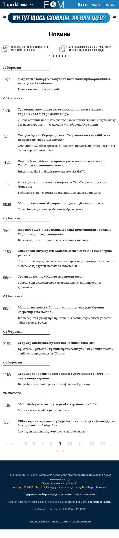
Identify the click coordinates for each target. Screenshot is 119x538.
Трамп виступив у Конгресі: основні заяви (51, 277)
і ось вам (93, 502)
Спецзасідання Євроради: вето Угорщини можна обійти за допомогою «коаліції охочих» (64, 137)
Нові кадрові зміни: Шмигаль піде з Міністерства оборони (30, 48)
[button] (50, 56)
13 (103, 443)
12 (91, 443)
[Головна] (54, 4)
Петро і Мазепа (14, 4)
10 (69, 443)
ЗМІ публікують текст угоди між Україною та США (57, 404)
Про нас (109, 4)
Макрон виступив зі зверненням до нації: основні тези (60, 203)
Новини (82, 4)
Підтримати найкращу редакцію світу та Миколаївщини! (60, 494)
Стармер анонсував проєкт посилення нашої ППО (57, 343)
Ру (31, 4)
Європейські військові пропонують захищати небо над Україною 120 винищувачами (61, 163)
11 (80, 443)
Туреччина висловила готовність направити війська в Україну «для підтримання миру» (60, 112)
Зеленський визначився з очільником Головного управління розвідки (90, 48)
